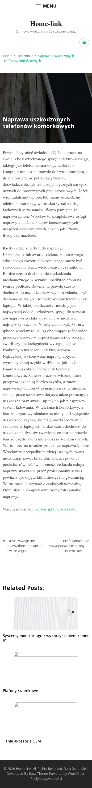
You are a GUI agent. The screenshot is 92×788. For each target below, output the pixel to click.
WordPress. (76, 773)
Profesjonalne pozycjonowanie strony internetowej (66, 546)
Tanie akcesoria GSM (22, 741)
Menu (49, 6)
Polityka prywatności (46, 778)
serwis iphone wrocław (55, 509)
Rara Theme (38, 773)
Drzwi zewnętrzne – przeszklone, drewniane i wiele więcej (25, 546)
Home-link (46, 23)
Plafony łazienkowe (20, 690)
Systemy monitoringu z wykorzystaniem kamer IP (46, 638)
